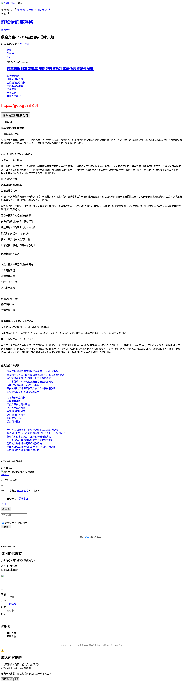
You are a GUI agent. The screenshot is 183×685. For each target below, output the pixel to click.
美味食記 (23, 498)
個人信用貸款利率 (16, 408)
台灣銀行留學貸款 (16, 82)
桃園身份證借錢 (15, 79)
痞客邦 (20, 490)
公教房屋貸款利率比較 (18, 404)
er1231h (5, 474)
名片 (9, 57)
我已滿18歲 (7, 679)
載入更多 (6, 509)
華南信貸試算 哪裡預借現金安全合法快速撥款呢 (31, 388)
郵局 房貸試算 (14, 418)
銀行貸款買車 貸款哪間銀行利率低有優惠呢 (29, 378)
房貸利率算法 (14, 421)
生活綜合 (24, 44)
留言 (26, 490)
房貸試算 (11, 93)
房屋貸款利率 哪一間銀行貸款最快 (24, 385)
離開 (16, 679)
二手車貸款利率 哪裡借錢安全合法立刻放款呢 (30, 381)
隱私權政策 (107, 645)
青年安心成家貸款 (16, 397)
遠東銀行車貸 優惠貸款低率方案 (23, 392)
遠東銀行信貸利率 (16, 415)
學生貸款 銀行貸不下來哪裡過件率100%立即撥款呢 (32, 371)
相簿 (9, 50)
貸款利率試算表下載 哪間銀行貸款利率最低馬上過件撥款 (36, 375)
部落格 (10, 53)
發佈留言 (6, 527)
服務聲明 (118, 645)
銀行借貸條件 (14, 76)
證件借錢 (11, 89)
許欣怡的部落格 (17, 22)
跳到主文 (5, 30)
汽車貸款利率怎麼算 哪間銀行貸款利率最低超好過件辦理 (50, 69)
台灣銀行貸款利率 (16, 411)
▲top (3, 503)
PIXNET (70, 645)
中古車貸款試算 (15, 86)
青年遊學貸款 (14, 96)
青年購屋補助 (14, 401)
